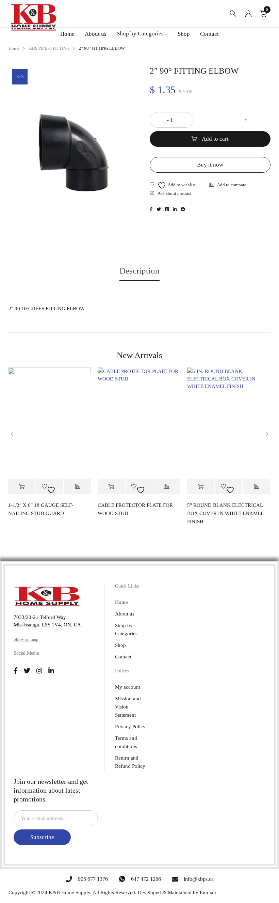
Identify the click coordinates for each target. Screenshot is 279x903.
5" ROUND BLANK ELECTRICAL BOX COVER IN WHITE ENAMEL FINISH (225, 513)
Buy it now (210, 164)
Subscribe (42, 837)
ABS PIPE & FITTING (49, 48)
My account (127, 687)
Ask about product (175, 193)
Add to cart (215, 139)
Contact (123, 656)
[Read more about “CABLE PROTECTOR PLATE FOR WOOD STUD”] (111, 487)
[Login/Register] (248, 13)
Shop (120, 645)
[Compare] (227, 185)
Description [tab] (139, 270)
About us (124, 614)
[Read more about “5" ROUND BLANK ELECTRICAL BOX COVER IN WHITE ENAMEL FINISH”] (200, 487)
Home (14, 48)
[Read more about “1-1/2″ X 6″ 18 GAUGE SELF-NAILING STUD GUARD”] (21, 487)
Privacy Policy (130, 726)
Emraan (208, 892)
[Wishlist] (173, 185)
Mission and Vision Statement (128, 707)
